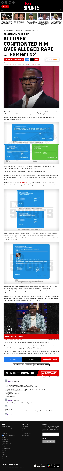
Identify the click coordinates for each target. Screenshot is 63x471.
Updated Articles (6, 441)
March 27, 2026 (30, 64)
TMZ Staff (7, 62)
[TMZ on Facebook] (2, 2)
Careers (24, 431)
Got (5, 6)
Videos (3, 459)
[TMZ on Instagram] (13, 2)
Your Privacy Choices (10, 435)
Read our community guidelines (41, 377)
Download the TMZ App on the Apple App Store (39, 466)
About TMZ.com (6, 426)
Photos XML (5, 456)
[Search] (61, 10)
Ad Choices (4, 433)
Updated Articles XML (7, 444)
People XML (5, 454)
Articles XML (5, 439)
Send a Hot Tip (25, 428)
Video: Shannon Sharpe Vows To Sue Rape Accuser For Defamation (15, 339)
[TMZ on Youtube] (10, 2)
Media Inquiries (26, 435)
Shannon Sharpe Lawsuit (41, 364)
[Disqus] (31, 398)
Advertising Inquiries (27, 433)
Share (14, 359)
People (3, 452)
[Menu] (2, 10)
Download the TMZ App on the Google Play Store (53, 466)
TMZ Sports (23, 183)
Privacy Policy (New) (7, 428)
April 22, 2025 (11, 64)
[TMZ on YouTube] (50, 441)
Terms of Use (5, 431)
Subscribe (57, 434)
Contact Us (25, 426)
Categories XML (6, 448)
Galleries (4, 450)
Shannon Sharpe (18, 364)
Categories (4, 446)
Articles (4, 437)
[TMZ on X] (6, 2)
